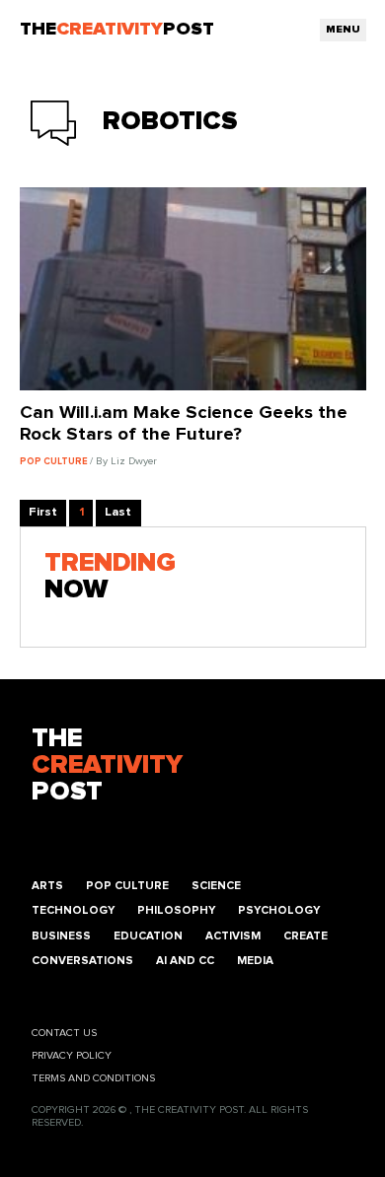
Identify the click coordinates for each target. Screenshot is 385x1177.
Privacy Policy (72, 1056)
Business (61, 936)
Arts (47, 885)
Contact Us (64, 1033)
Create (305, 936)
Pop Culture (127, 885)
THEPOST (107, 765)
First (43, 512)
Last (118, 512)
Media (255, 960)
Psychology (279, 910)
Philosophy (176, 910)
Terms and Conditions (93, 1078)
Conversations (82, 960)
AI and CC (185, 960)
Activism (233, 936)
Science (216, 885)
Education (148, 936)
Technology (73, 910)
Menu (343, 30)
